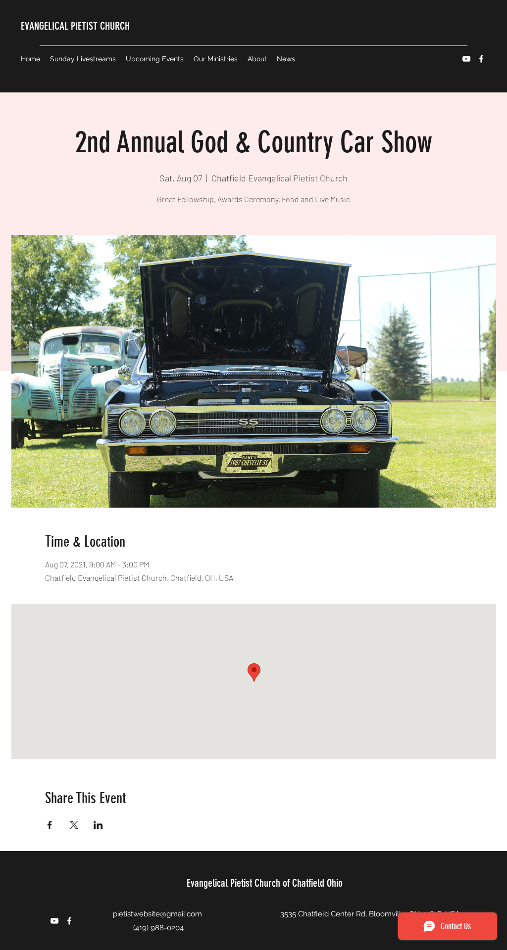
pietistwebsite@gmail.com (157, 913)
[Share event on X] (74, 825)
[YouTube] (466, 59)
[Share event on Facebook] (49, 825)
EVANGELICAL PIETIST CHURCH (75, 26)
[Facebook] (481, 59)
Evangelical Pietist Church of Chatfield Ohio (265, 883)
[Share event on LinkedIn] (98, 825)
